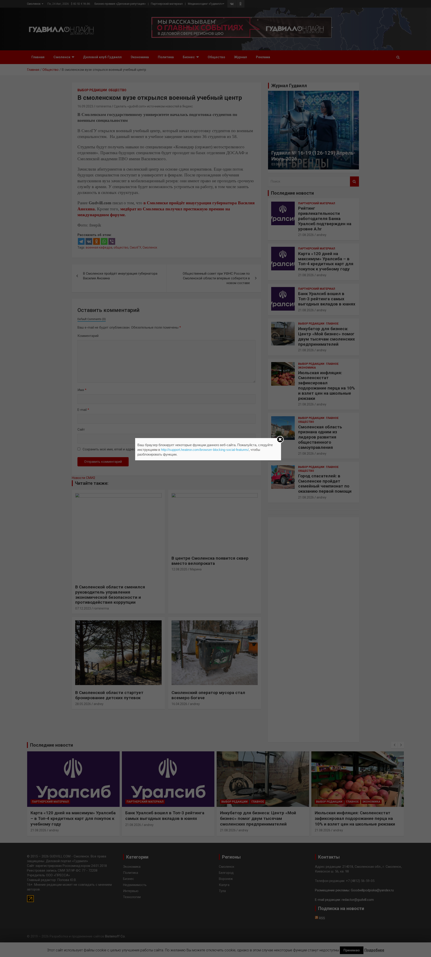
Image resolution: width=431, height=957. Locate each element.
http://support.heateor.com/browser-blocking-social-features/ (205, 450)
